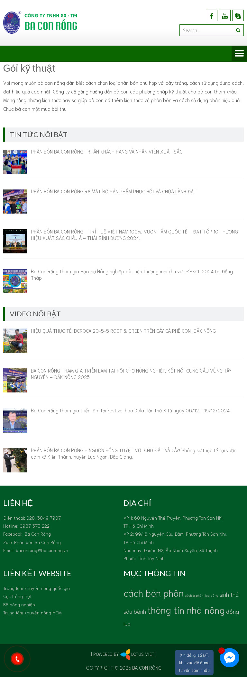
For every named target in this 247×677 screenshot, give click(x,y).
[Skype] (238, 15)
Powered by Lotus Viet (123, 654)
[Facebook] (211, 15)
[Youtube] (225, 15)
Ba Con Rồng (146, 667)
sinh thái (230, 594)
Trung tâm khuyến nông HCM (32, 612)
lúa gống (211, 595)
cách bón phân (154, 592)
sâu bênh (135, 611)
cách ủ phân (194, 595)
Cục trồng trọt (17, 596)
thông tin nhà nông (186, 609)
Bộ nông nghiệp (19, 604)
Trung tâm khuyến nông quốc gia (36, 588)
